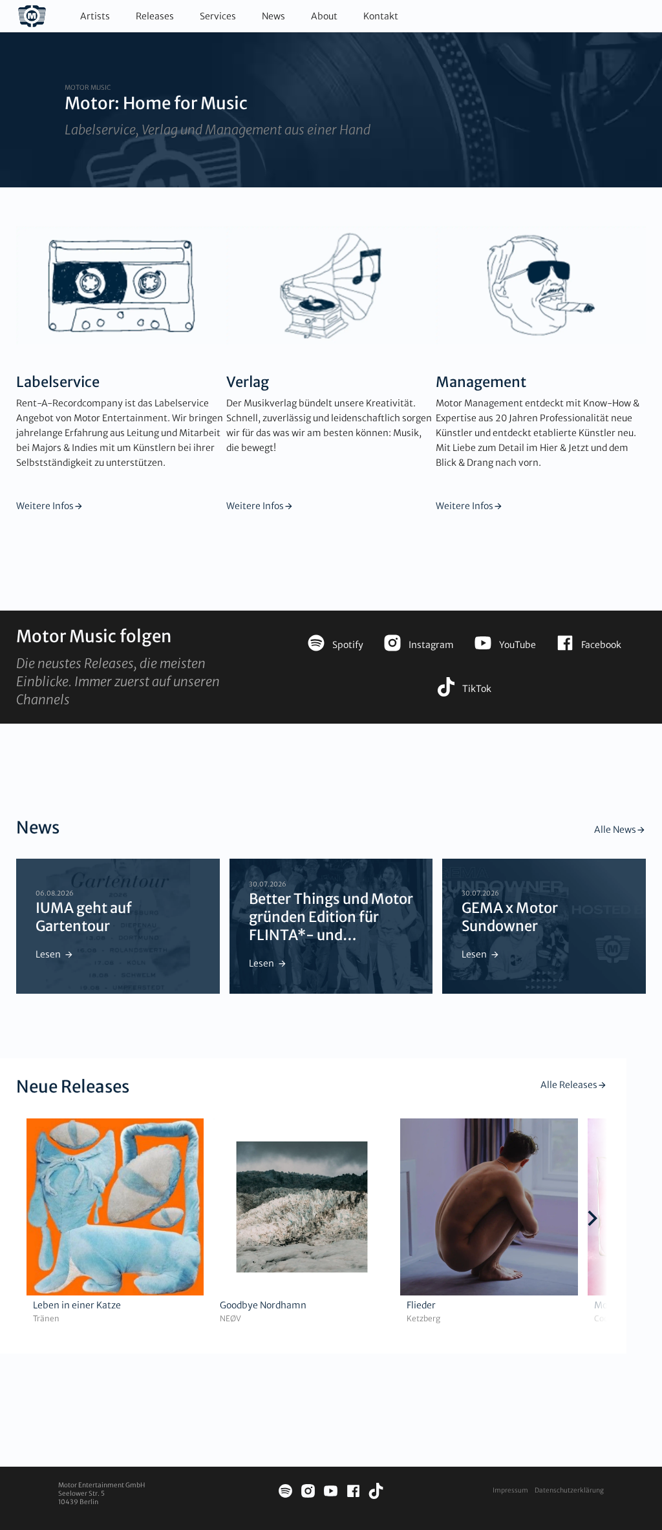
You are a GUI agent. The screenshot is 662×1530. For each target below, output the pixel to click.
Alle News (615, 829)
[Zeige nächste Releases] (592, 1219)
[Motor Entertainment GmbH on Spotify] (285, 1493)
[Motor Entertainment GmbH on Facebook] (353, 1493)
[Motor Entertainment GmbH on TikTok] (376, 1493)
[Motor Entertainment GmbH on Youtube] (331, 1493)
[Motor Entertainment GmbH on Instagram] (308, 1493)
